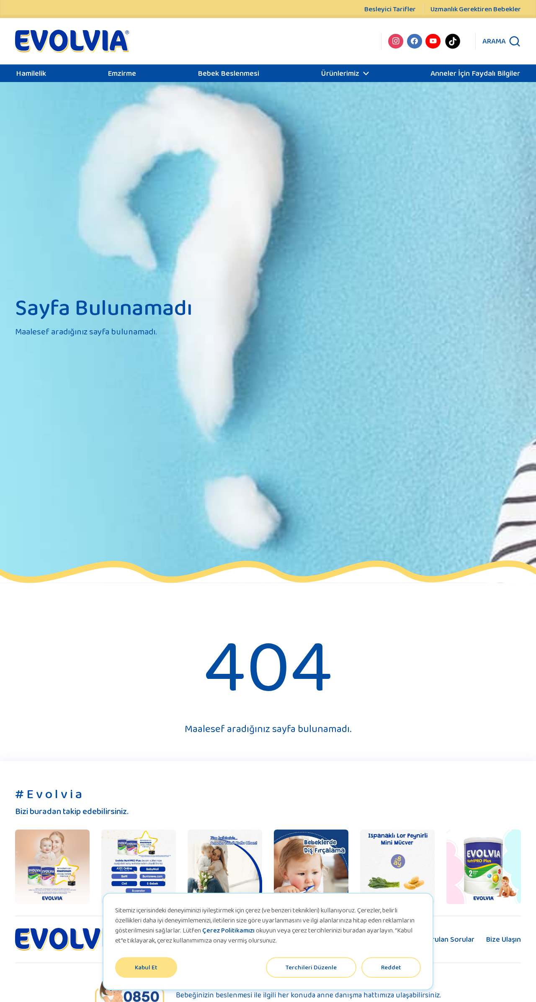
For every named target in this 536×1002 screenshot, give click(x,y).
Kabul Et (146, 967)
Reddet (391, 967)
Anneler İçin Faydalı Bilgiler (475, 73)
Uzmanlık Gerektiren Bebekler (475, 9)
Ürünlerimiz (340, 73)
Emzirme (122, 73)
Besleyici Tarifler (390, 9)
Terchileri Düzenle (311, 967)
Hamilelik (31, 73)
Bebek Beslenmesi (228, 73)
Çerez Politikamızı (228, 930)
